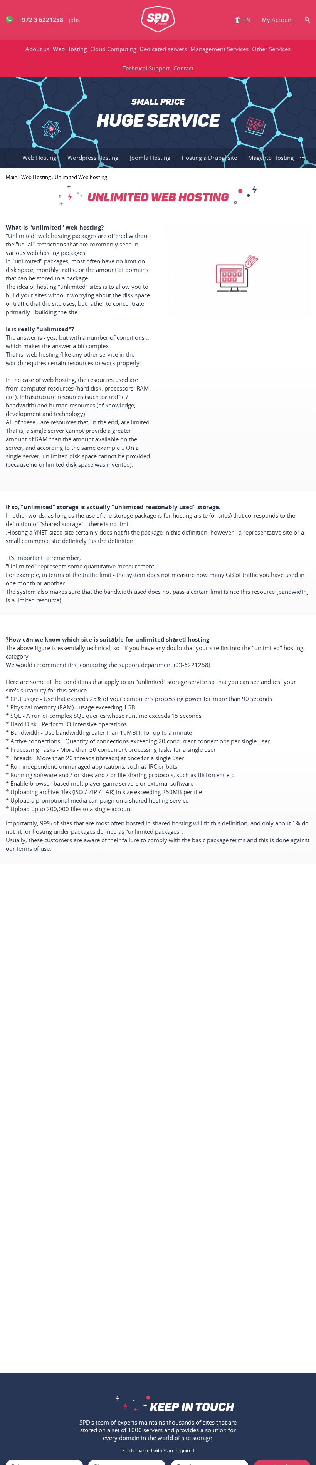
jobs (74, 19)
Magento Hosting (271, 157)
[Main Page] (158, 20)
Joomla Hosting (150, 157)
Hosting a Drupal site (209, 157)
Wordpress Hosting (92, 157)
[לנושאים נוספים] (302, 157)
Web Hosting (39, 157)
